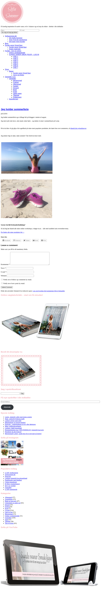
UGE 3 (15, 60)
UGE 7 (15, 67)
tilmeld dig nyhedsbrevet (78, 128)
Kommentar (5, 264)
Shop (7, 69)
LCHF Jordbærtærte (11, 473)
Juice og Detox (18, 75)
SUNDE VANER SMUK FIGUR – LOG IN (24, 54)
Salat (6, 519)
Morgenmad (17, 80)
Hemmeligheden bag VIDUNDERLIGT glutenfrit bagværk (24, 430)
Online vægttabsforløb (17, 53)
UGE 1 (15, 56)
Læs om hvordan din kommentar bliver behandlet (49, 291)
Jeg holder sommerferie (15, 109)
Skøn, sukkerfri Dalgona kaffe (15, 419)
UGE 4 (15, 62)
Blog (6, 43)
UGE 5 (15, 64)
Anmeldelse (9, 499)
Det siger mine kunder (17, 41)
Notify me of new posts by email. (14, 283)
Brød (15, 90)
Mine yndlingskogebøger (13, 426)
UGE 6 (15, 66)
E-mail (3, 272)
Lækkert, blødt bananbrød (13, 428)
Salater (15, 86)
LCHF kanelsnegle (11, 489)
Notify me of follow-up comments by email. (17, 279)
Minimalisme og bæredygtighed (15, 422)
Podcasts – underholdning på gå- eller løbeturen (20, 424)
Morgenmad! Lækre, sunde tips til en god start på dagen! (23, 434)
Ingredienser (13, 99)
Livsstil (7, 510)
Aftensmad (17, 84)
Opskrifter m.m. (10, 77)
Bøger (11, 71)
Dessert (16, 88)
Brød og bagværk (10, 501)
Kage (15, 92)
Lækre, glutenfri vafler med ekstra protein (18, 417)
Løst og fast (9, 512)
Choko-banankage (11, 482)
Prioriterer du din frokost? (13, 432)
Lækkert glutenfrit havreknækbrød (16, 478)
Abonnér (7, 407)
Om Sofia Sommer (15, 38)
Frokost (16, 82)
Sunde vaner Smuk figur (13, 45)
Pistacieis (8, 476)
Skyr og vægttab (10, 486)
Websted (3, 276)
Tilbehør (16, 95)
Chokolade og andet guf (13, 503)
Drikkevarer (17, 97)
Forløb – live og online (13, 51)
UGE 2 (15, 58)
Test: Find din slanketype (18, 40)
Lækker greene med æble (13, 421)
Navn (3, 268)
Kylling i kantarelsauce (12, 484)
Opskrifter (12, 79)
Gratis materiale (15, 49)
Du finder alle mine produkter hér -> (12, 232)
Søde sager (17, 93)
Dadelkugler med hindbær (13, 480)
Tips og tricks (9, 523)
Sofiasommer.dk (11, 36)
